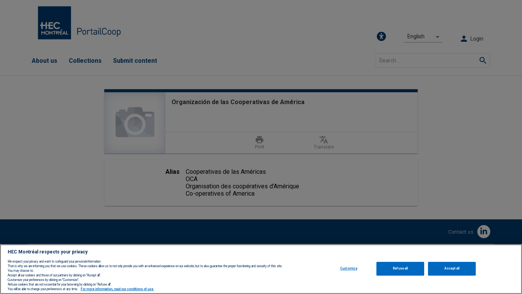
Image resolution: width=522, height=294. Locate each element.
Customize (348, 268)
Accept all (451, 268)
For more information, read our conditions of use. (117, 289)
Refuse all (400, 268)
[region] (261, 269)
